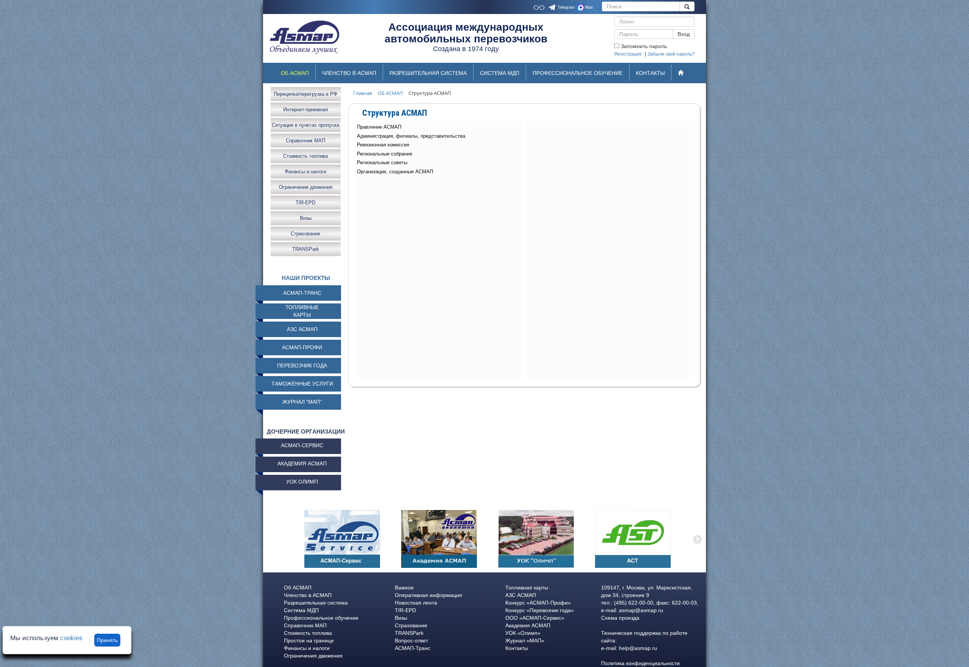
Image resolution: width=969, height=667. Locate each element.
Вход (684, 34)
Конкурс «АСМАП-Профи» (538, 603)
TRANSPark (305, 249)
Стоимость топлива (305, 156)
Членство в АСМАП (308, 595)
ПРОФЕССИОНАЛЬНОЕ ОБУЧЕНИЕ (578, 73)
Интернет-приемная (305, 109)
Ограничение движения (305, 187)
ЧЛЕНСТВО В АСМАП (349, 73)
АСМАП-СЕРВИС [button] (302, 445)
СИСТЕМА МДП (499, 73)
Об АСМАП (298, 588)
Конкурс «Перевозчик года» (539, 610)
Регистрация (628, 54)
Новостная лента (416, 603)
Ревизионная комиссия (383, 145)
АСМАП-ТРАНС (302, 293)
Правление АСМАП (379, 127)
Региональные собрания (384, 154)
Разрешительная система (316, 603)
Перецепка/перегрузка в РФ (305, 93)
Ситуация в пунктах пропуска (305, 124)
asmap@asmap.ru (641, 610)
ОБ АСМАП (298, 75)
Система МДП (301, 610)
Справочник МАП (305, 140)
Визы (306, 218)
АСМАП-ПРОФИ (302, 347)
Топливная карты (526, 588)
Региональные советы (382, 162)
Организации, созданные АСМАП (395, 171)
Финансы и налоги (305, 171)
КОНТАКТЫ (650, 73)
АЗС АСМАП (302, 329)
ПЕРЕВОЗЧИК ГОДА (302, 365)
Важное (404, 588)
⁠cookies (71, 638)
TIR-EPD (305, 202)
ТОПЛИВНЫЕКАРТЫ (302, 311)
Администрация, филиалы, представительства (411, 136)
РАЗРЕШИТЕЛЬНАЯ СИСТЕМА (428, 73)
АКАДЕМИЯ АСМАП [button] (302, 463)
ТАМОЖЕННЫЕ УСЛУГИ (302, 384)
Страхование (305, 233)
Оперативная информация (428, 595)
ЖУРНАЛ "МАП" (302, 402)
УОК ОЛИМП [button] (302, 482)
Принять (107, 640)
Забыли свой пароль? (671, 54)
